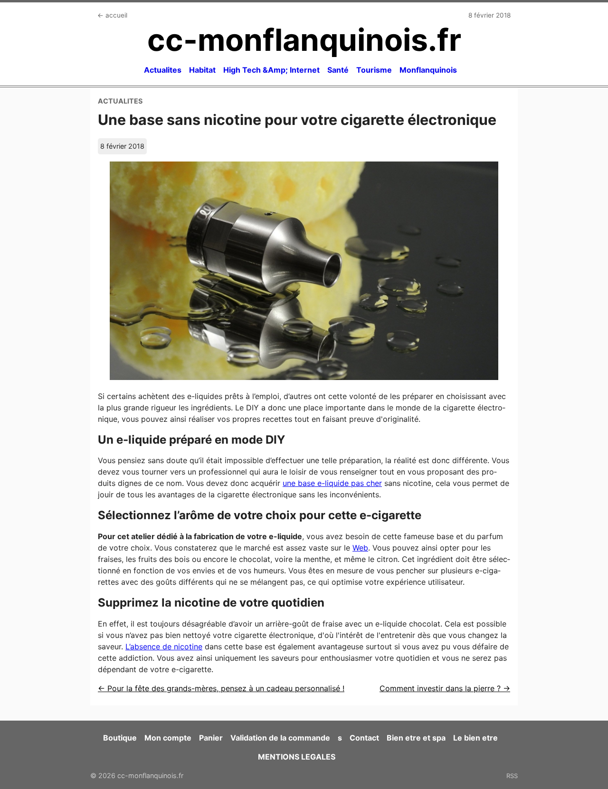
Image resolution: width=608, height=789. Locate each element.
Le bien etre (475, 737)
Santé (338, 70)
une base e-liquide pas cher (332, 483)
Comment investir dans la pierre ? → (445, 688)
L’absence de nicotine (163, 646)
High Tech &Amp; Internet (271, 70)
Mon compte (167, 737)
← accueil (112, 15)
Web (360, 547)
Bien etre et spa (416, 737)
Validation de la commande (280, 737)
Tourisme (374, 70)
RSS (512, 775)
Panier (211, 737)
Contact (364, 737)
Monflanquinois (428, 70)
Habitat (202, 70)
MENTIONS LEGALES (296, 756)
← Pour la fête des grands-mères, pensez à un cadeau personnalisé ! (221, 688)
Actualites (162, 70)
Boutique (120, 737)
